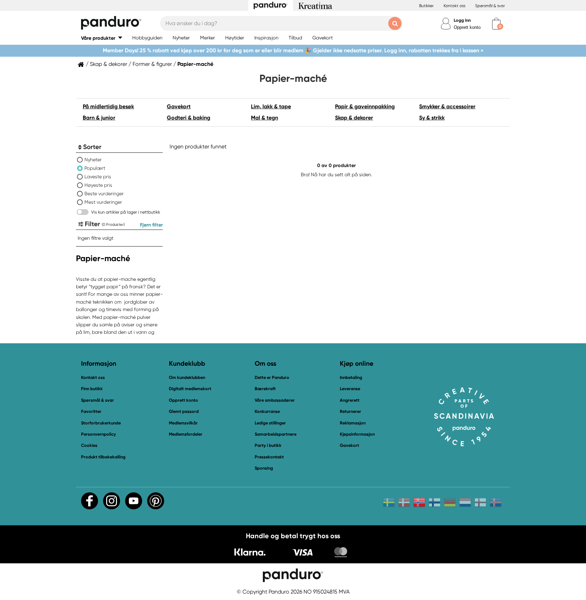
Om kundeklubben (187, 377)
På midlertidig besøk (108, 106)
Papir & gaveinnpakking (365, 106)
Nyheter (93, 159)
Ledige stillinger (270, 422)
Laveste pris (97, 176)
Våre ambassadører (275, 400)
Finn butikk (92, 388)
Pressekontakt (269, 456)
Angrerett (349, 400)
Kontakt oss (454, 5)
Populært (94, 168)
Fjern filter (151, 225)
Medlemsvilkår (183, 422)
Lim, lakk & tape (271, 106)
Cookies (89, 445)
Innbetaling (351, 377)
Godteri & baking (188, 117)
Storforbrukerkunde (101, 422)
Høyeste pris (98, 185)
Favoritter (91, 411)
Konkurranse (267, 411)
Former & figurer (152, 64)
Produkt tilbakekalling (103, 456)
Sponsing (264, 468)
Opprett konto (467, 27)
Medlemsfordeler (185, 434)
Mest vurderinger (103, 202)
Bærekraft (265, 388)
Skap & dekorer (108, 64)
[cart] (496, 23)
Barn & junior (99, 117)
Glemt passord (184, 411)
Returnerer (350, 411)
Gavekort (179, 106)
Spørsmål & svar (490, 5)
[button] (101, 37)
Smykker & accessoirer (447, 106)
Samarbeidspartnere (275, 434)
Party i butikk (268, 445)
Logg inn (462, 20)
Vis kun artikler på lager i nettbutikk (125, 212)
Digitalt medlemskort (190, 388)
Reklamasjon (353, 422)
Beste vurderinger (104, 193)
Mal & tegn (264, 117)
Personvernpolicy (98, 434)
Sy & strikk (432, 117)
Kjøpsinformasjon (357, 434)
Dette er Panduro (272, 377)
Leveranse (350, 388)
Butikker (426, 5)
